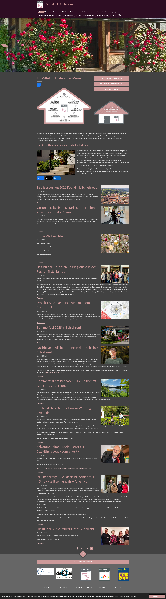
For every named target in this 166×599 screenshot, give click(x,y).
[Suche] (120, 15)
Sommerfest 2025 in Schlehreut (59, 328)
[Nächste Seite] (91, 548)
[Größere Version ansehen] (64, 106)
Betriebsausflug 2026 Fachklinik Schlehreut (67, 187)
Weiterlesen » (41, 203)
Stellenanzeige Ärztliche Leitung (54, 372)
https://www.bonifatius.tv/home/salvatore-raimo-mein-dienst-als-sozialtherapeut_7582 (64, 468)
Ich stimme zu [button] (157, 596)
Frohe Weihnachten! (51, 236)
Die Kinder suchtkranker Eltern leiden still (66, 529)
